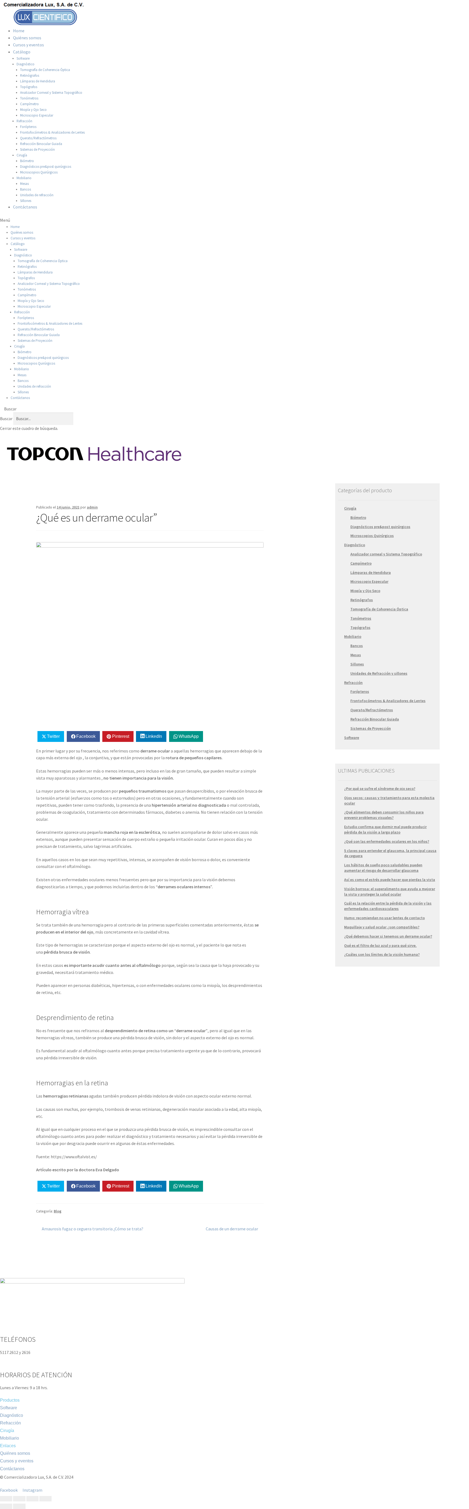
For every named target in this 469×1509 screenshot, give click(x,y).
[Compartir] (19, 1498)
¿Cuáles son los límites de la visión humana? (382, 954)
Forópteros (28, 126)
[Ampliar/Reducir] (45, 1498)
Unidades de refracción (36, 195)
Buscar (6, 418)
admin (92, 507)
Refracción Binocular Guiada (41, 143)
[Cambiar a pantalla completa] (32, 1498)
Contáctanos (25, 207)
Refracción (24, 121)
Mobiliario (24, 178)
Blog (57, 1211)
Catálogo (21, 51)
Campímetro (29, 104)
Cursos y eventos (28, 44)
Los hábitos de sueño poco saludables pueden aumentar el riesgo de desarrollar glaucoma (383, 868)
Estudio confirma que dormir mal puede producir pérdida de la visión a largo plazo (385, 829)
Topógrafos (28, 87)
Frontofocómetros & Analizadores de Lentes (52, 132)
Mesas (24, 183)
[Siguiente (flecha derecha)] (19, 1506)
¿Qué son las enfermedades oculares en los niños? (386, 841)
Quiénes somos (27, 37)
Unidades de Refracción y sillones (378, 673)
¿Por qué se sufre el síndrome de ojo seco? (379, 788)
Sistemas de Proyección (37, 149)
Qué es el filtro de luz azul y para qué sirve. (380, 945)
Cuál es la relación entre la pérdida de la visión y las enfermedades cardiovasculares (388, 906)
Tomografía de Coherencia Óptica (45, 69)
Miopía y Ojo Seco (33, 109)
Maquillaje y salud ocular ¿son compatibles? (381, 927)
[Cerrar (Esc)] (6, 1498)
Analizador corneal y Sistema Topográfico (386, 554)
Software (23, 58)
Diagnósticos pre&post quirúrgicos (45, 166)
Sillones (25, 200)
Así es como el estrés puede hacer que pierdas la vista (389, 879)
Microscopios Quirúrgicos (39, 172)
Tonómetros (29, 98)
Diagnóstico (25, 64)
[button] (234, 220)
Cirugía (22, 155)
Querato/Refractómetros (38, 138)
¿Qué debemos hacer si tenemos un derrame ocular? (388, 936)
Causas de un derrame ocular (232, 1228)
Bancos (25, 189)
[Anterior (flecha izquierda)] (6, 1506)
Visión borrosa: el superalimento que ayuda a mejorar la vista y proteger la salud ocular (389, 891)
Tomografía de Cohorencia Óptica (379, 609)
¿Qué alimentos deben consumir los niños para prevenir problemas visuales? (384, 815)
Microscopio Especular (36, 115)
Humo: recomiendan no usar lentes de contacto (384, 917)
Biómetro (27, 161)
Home (18, 30)
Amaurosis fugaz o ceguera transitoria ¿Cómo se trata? (92, 1228)
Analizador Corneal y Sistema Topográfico (51, 92)
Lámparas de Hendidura (37, 81)
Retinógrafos (29, 75)
